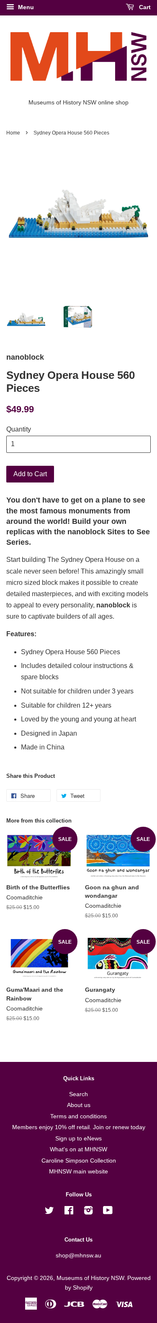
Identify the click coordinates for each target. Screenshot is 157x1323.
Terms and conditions (78, 1116)
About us (78, 1105)
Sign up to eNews (78, 1138)
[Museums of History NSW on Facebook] (69, 1212)
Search (78, 1094)
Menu (25, 7)
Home (13, 133)
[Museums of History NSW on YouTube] (108, 1212)
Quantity (18, 429)
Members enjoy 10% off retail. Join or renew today (78, 1127)
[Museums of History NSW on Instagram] (88, 1212)
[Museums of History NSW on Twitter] (49, 1212)
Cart (144, 7)
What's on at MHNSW (78, 1149)
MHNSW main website (78, 1171)
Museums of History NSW (90, 1278)
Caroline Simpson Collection (78, 1161)
